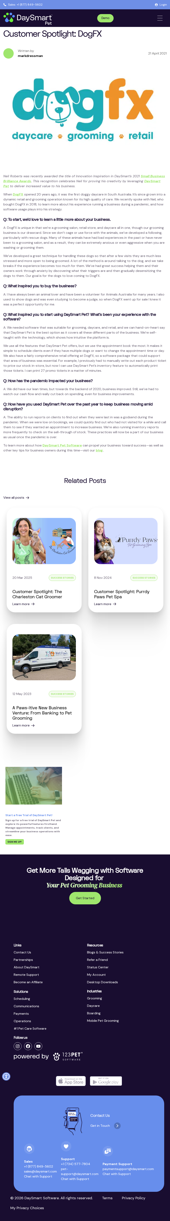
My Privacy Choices (27, 1207)
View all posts (13, 497)
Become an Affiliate (28, 982)
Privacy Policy (133, 1198)
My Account (96, 974)
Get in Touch (100, 1125)
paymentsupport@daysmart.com (128, 1169)
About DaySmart (26, 967)
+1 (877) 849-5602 (38, 1166)
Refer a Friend (97, 960)
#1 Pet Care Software (30, 1028)
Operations (22, 1021)
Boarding (94, 1013)
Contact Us (22, 952)
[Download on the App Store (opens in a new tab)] (71, 1081)
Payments (21, 1013)
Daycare (93, 1006)
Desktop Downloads (102, 982)
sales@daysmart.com (40, 1171)
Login (163, 4)
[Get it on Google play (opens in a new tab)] (106, 1081)
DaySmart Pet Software (62, 445)
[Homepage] (28, 19)
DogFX (18, 194)
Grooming (94, 998)
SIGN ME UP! (14, 841)
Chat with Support (38, 1176)
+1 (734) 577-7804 (75, 1164)
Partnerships (23, 960)
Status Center (98, 967)
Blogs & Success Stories (105, 952)
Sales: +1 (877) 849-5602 (25, 4)
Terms (107, 1198)
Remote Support (26, 974)
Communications (26, 1006)
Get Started (85, 898)
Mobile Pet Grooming (103, 1020)
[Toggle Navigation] (160, 18)
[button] (6, 1076)
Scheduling (22, 999)
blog (99, 450)
